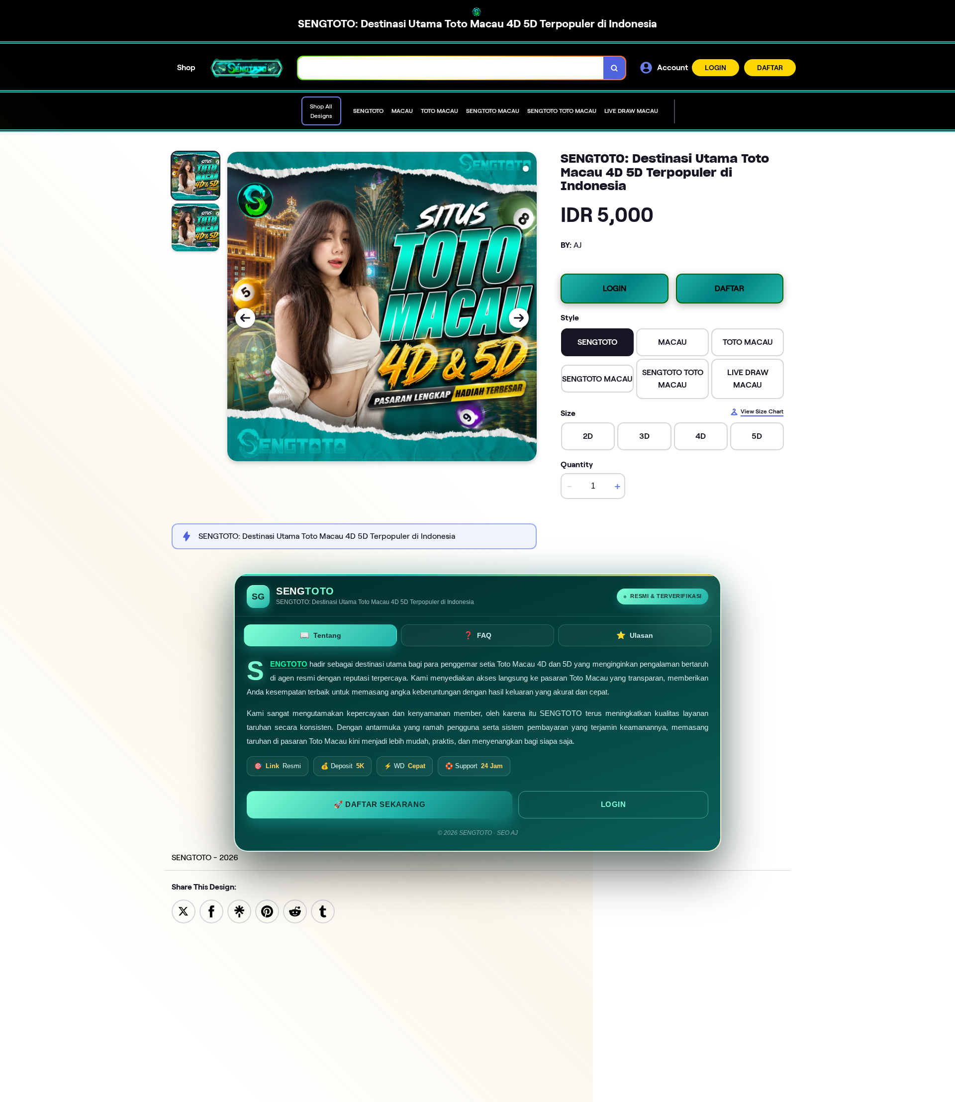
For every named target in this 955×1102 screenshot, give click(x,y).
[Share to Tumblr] (323, 910)
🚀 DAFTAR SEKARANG (379, 804)
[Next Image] (519, 318)
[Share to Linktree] (239, 910)
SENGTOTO (288, 664)
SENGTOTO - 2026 (205, 857)
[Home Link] (246, 68)
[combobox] (451, 68)
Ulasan (634, 635)
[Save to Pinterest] (267, 910)
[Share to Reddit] (295, 910)
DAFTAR (770, 68)
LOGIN (715, 68)
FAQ (477, 635)
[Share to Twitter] (183, 910)
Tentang (320, 635)
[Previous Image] (245, 318)
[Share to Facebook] (211, 910)
